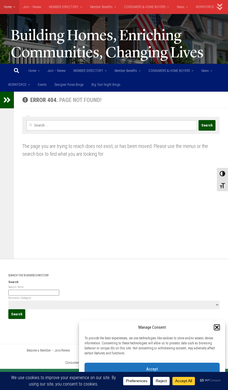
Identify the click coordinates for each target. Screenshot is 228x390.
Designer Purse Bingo (69, 85)
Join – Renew (32, 7)
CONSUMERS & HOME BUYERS (144, 7)
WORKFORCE (205, 7)
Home (8, 7)
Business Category (19, 298)
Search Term (16, 287)
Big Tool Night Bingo (105, 85)
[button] (217, 327)
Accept (152, 369)
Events (42, 85)
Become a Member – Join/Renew (48, 350)
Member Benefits (101, 7)
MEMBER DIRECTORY (64, 7)
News (180, 7)
